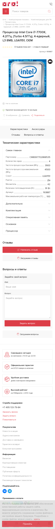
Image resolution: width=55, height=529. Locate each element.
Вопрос (8, 293)
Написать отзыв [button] (29, 249)
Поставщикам (9, 467)
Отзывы (16, 134)
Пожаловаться (9, 419)
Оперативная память (17, 217)
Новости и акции (10, 431)
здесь (37, 519)
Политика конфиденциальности (17, 476)
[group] (27, 78)
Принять (27, 523)
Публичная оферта (11, 471)
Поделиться (39, 115)
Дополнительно (14, 203)
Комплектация (13, 210)
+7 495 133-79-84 (11, 407)
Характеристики (19, 129)
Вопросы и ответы (34, 134)
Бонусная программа (12, 448)
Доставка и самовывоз (13, 440)
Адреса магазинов (11, 435)
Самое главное (14, 150)
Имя (6, 282)
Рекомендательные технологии (17, 480)
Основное (11, 224)
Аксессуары (38, 129)
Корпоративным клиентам (14, 463)
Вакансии (7, 458)
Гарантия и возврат (11, 444)
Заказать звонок (10, 412)
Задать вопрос (27, 323)
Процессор (12, 230)
